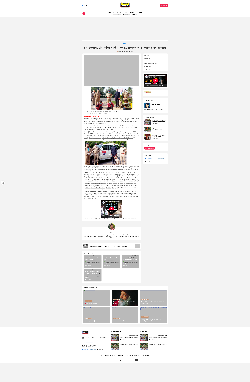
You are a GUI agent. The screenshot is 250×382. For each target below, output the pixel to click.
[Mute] (162, 85)
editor (120, 51)
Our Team (139, 12)
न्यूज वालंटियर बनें (117, 14)
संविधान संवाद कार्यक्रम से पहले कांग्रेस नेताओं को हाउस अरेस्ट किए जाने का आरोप (92, 273)
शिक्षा (126, 12)
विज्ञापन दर (134, 14)
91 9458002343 (89, 342)
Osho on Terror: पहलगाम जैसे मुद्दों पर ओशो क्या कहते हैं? (124, 303)
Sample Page (147, 69)
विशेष (125, 43)
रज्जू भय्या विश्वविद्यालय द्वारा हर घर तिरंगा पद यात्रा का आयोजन (159, 128)
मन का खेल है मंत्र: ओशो (119, 321)
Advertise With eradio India (150, 63)
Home (109, 12)
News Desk (87, 263)
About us (146, 55)
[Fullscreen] (164, 85)
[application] (155, 80)
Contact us (147, 58)
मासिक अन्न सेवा (126, 14)
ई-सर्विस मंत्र (132, 12)
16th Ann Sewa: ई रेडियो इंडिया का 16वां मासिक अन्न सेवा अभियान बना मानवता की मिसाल (159, 122)
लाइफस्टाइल (119, 12)
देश (113, 12)
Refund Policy (120, 355)
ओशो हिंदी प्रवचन (88, 301)
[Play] (146, 85)
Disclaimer (146, 61)
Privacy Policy (147, 66)
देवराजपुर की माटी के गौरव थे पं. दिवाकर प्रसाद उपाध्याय (158, 136)
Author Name (155, 104)
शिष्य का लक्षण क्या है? (90, 321)
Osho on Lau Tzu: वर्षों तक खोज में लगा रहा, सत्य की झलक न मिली (152, 320)
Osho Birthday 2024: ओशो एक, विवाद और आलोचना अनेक (152, 303)
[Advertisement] (125, 28)
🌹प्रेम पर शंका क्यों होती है (91, 304)
